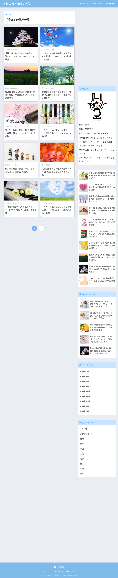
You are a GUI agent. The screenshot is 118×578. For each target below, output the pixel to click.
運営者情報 (97, 3)
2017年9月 (84, 406)
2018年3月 (84, 376)
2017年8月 (84, 411)
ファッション (86, 434)
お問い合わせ (109, 3)
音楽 (82, 468)
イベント (84, 429)
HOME (60, 566)
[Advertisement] (97, 45)
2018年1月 (84, 386)
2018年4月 (84, 371)
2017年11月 (85, 396)
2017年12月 (85, 391)
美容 (82, 459)
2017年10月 (85, 401)
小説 (82, 449)
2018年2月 (84, 381)
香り (82, 474)
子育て (83, 444)
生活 (82, 454)
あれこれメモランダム (17, 3)
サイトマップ (84, 3)
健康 (82, 439)
